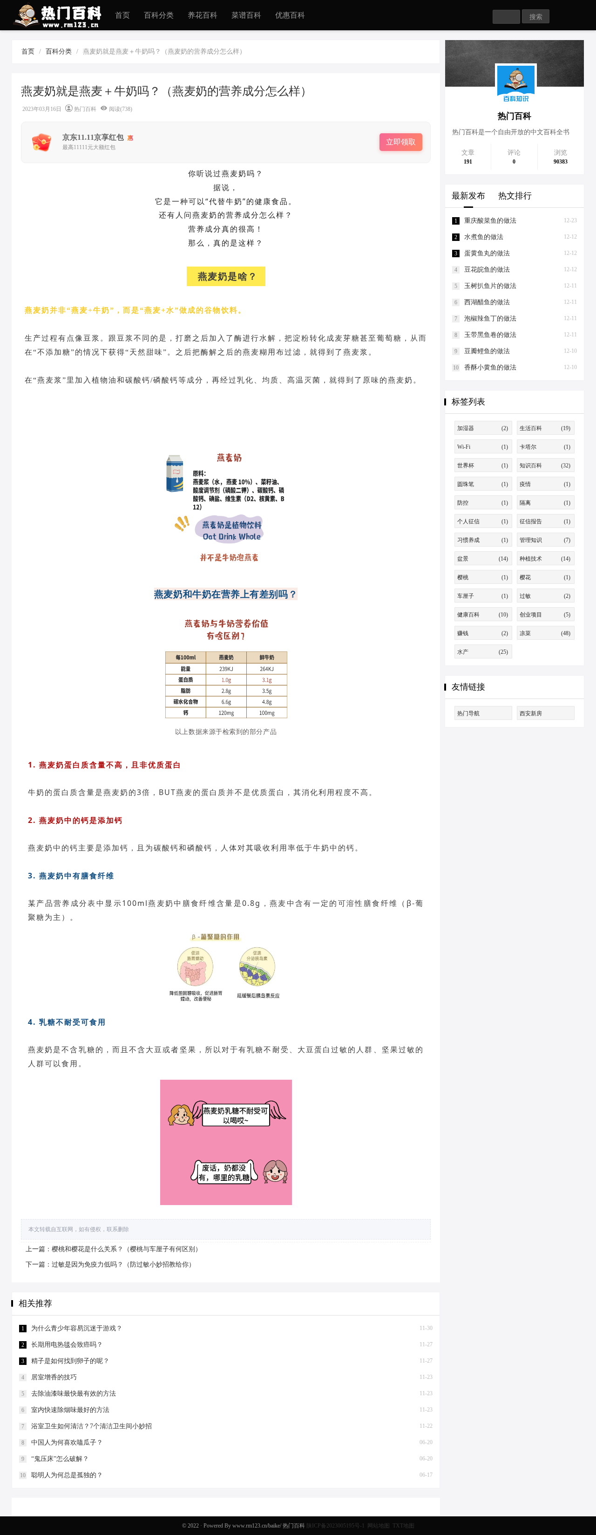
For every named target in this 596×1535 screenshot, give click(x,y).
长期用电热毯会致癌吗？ (67, 1344)
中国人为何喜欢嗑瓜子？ (67, 1442)
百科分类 (159, 15)
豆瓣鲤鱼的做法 (487, 351)
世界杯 (482, 465)
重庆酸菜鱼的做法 (490, 220)
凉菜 (545, 633)
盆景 (482, 558)
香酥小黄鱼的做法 (490, 367)
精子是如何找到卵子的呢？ (70, 1360)
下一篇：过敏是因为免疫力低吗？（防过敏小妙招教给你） (110, 1264)
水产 (482, 652)
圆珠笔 (482, 484)
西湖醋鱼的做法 (487, 302)
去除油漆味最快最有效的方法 (73, 1393)
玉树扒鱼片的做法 (490, 285)
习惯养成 (482, 540)
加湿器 (482, 428)
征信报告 (545, 521)
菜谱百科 (246, 15)
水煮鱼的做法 (483, 236)
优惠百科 (290, 15)
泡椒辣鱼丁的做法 (490, 318)
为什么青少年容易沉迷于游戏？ (76, 1328)
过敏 (545, 596)
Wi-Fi (482, 447)
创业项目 (545, 614)
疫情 (545, 484)
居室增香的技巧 (54, 1377)
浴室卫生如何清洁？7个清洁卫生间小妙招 (91, 1426)
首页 (122, 15)
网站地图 (378, 1525)
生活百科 (545, 428)
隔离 (545, 503)
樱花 (545, 577)
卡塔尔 (545, 447)
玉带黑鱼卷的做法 (490, 334)
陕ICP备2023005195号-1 (335, 1525)
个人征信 (482, 521)
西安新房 (531, 713)
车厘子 (482, 596)
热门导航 (468, 713)
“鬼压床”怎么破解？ (60, 1458)
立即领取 (401, 142)
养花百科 (202, 15)
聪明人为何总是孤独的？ (67, 1475)
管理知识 (545, 540)
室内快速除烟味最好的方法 (70, 1409)
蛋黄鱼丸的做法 (487, 253)
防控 (482, 503)
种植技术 (545, 558)
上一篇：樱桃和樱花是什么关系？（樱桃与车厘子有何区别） (114, 1249)
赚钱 (482, 633)
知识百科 (545, 465)
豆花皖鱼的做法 (487, 269)
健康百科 (482, 614)
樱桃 (482, 577)
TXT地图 (403, 1525)
